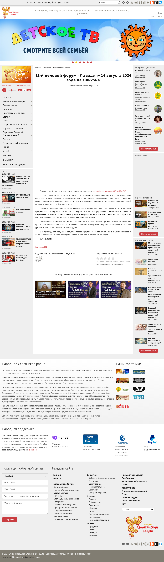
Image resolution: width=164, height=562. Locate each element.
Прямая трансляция (132, 475)
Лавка (67, 2)
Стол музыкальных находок (67, 499)
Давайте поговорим (63, 513)
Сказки (92, 529)
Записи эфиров (75, 86)
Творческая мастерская (15, 124)
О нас (6, 151)
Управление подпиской (134, 491)
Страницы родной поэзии (66, 519)
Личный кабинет (131, 501)
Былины (93, 535)
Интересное (94, 517)
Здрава (92, 499)
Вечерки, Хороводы (98, 493)
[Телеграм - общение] (127, 2)
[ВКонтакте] (37, 257)
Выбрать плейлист (24, 85)
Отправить (10, 520)
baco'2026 (8, 557)
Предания (93, 526)
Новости (7, 109)
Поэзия (6, 139)
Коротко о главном (13, 128)
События (91, 475)
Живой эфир (6, 85)
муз (29, 90)
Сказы (6, 121)
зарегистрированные (123, 262)
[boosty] (152, 2)
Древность (94, 505)
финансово (33, 450)
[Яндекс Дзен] (144, 2)
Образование (95, 502)
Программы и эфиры (14, 113)
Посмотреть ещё (148, 149)
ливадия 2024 (42, 247)
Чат (153, 16)
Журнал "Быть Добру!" (14, 164)
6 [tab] (91, 62)
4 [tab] (84, 62)
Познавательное (97, 487)
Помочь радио (141, 155)
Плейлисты (128, 478)
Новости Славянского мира (66, 490)
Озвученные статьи (63, 511)
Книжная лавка (61, 516)
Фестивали (94, 481)
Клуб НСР (8, 160)
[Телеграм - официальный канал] (123, 2)
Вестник (7, 155)
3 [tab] (80, 62)
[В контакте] (135, 2)
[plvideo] (156, 2)
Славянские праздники (65, 505)
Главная (31, 2)
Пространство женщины (65, 508)
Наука (91, 511)
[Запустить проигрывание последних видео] (16, 74)
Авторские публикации (49, 2)
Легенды (93, 532)
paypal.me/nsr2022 (152, 449)
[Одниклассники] (140, 2)
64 (24, 90)
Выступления (95, 484)
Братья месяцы (61, 493)
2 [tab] (76, 62)
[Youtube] (131, 2)
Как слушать (128, 488)
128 (20, 90)
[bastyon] (160, 2)
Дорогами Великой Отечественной (13, 134)
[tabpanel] (82, 40)
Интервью (58, 496)
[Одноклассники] (41, 257)
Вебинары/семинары (14, 101)
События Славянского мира (102, 478)
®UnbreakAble (28, 557)
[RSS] (148, 2)
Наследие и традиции (99, 520)
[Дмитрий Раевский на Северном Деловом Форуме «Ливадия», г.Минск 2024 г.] (83, 289)
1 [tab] (73, 62)
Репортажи (59, 502)
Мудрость (93, 508)
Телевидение (10, 105)
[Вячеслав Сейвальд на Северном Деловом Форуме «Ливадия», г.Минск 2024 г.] (116, 289)
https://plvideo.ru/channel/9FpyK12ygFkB (109, 191)
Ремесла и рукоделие (99, 514)
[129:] (82, 40)
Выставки (93, 490)
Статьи (6, 117)
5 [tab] (88, 62)
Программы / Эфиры (63, 484)
